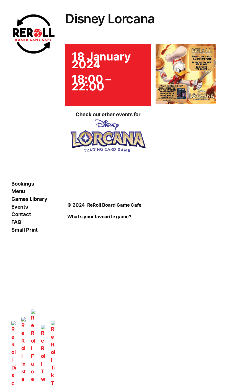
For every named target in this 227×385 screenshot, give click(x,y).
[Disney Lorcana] (107, 136)
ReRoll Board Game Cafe (114, 205)
